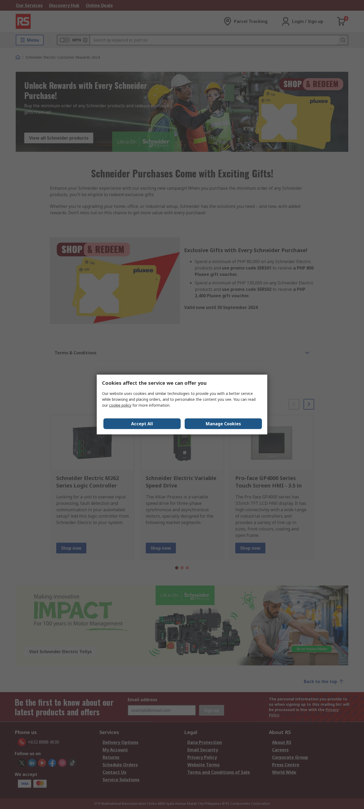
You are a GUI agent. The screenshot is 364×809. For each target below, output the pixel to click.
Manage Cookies (223, 424)
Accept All (142, 424)
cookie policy (120, 405)
